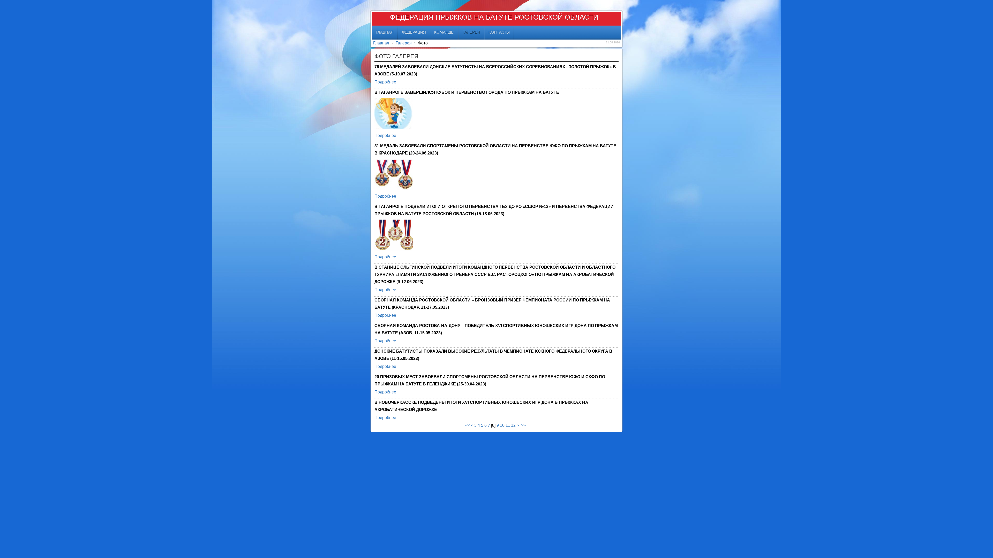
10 (502, 425)
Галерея (404, 43)
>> (524, 425)
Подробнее (385, 82)
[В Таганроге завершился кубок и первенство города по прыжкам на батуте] (393, 114)
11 (508, 425)
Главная (381, 43)
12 (513, 425)
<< (467, 425)
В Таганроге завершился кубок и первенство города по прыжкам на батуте (466, 92)
